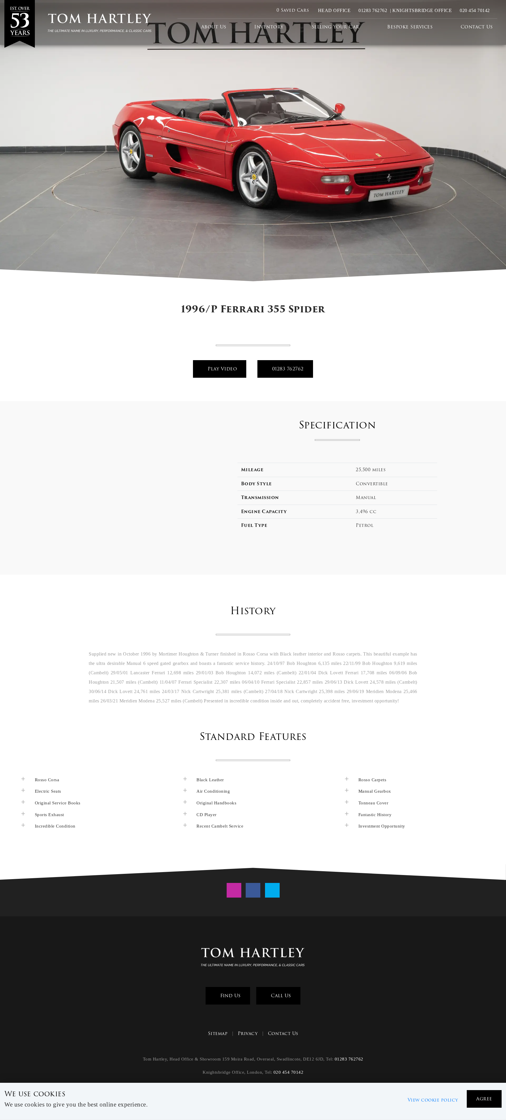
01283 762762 (372, 10)
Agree (484, 1098)
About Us (213, 26)
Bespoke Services (410, 26)
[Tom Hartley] (21, 24)
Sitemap (218, 1033)
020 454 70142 (474, 10)
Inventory (268, 26)
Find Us (230, 995)
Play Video (221, 368)
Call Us (280, 995)
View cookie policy (433, 1100)
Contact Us (477, 26)
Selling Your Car (335, 26)
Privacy (248, 1033)
